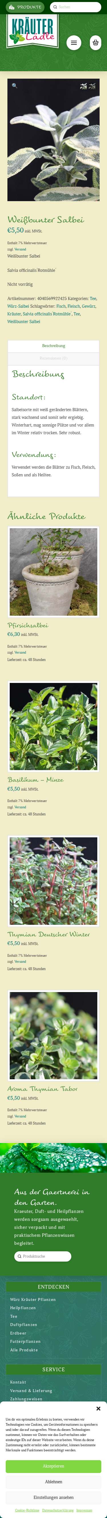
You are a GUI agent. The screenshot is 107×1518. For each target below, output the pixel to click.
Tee (93, 298)
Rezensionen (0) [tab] (53, 358)
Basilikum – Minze (35, 780)
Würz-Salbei (18, 306)
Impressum (84, 1510)
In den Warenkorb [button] (55, 607)
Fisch (61, 306)
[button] (98, 1408)
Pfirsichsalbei (27, 625)
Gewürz (88, 306)
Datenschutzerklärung (58, 1510)
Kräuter (14, 314)
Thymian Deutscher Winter (48, 934)
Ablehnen (53, 1482)
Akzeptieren (53, 1466)
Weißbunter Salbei (23, 322)
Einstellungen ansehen (54, 1497)
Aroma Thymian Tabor (42, 1089)
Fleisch (74, 306)
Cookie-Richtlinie (27, 1510)
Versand (20, 249)
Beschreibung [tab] (53, 345)
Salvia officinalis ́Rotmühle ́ (47, 314)
